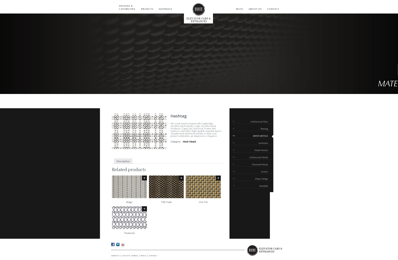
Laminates (263, 143)
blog (239, 9)
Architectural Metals (258, 157)
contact (273, 9)
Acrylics (264, 172)
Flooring (264, 129)
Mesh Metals (189, 142)
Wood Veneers (261, 150)
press (143, 256)
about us (255, 9)
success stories (130, 256)
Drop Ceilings (261, 179)
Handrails (263, 186)
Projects (147, 9)
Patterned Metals (260, 165)
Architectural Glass (259, 122)
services (115, 256)
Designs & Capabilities (127, 7)
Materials (165, 9)
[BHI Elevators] (198, 23)
